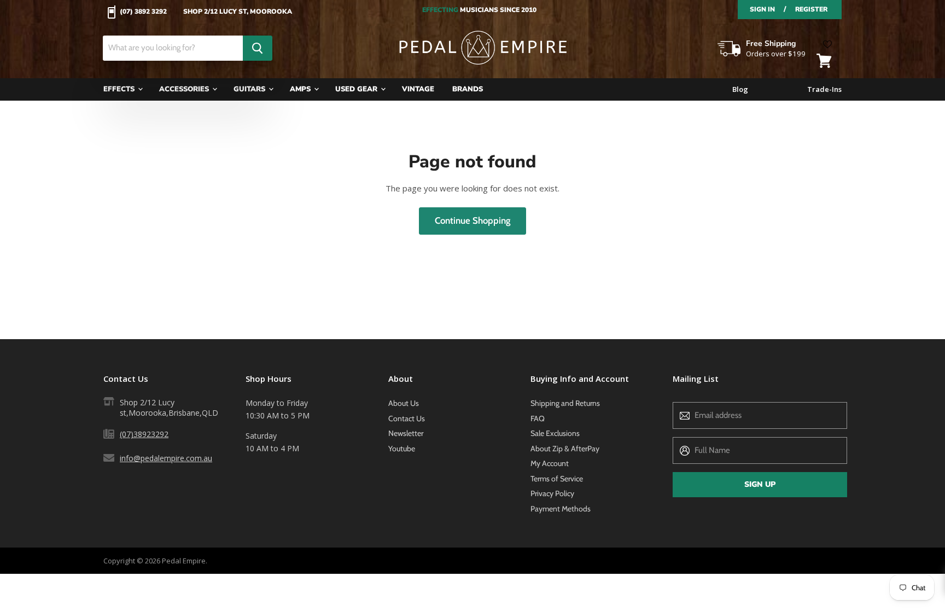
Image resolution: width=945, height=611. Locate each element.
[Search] (257, 48)
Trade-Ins (824, 89)
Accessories (185, 89)
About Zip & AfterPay (564, 448)
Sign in (762, 9)
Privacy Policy (552, 493)
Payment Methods (560, 509)
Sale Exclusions (555, 433)
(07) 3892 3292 (143, 12)
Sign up (759, 484)
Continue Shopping (472, 220)
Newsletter (405, 433)
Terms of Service (556, 479)
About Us (403, 403)
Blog (740, 89)
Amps (301, 89)
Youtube (401, 448)
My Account (549, 463)
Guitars (250, 89)
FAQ (537, 418)
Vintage (418, 89)
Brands (467, 89)
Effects (120, 89)
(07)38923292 (144, 434)
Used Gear (357, 89)
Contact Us (406, 418)
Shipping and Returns (565, 403)
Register (811, 9)
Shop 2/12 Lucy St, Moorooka (237, 12)
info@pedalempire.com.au (166, 458)
